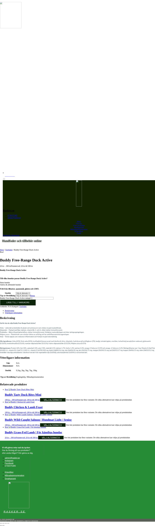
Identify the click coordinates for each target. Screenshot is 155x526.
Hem (79, 222)
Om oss (79, 224)
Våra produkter (79, 226)
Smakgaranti (79, 228)
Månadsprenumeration (78, 229)
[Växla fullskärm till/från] (3, 523)
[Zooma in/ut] (1, 523)
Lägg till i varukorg (17, 302)
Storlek (8, 293)
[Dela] (6, 523)
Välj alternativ (53, 400)
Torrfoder (8, 250)
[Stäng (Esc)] (8, 523)
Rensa (32, 296)
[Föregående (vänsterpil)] (1, 525)
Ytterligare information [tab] (13, 313)
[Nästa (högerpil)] (3, 525)
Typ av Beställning (7, 296)
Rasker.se (12, 31)
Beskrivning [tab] (9, 311)
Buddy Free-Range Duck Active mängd (15, 298)
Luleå (79, 233)
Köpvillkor (79, 231)
